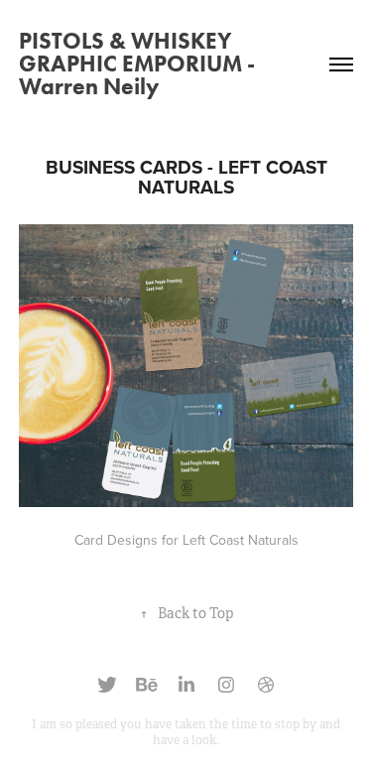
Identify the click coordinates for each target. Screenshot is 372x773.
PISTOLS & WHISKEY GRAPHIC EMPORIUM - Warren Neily (137, 63)
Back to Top (186, 613)
